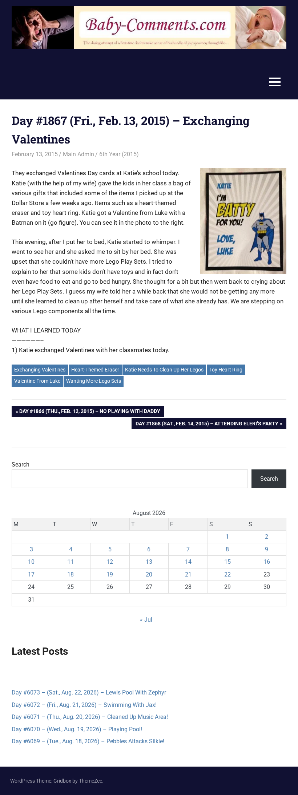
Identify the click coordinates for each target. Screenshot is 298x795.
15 (227, 561)
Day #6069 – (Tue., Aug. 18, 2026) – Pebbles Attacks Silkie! (88, 741)
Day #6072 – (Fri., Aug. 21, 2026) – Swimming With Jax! (84, 704)
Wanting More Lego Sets (93, 381)
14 (188, 561)
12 (109, 561)
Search (20, 464)
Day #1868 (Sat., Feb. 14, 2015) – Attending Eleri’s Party (206, 424)
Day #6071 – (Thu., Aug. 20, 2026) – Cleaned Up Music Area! (90, 716)
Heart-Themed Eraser (95, 370)
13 (149, 561)
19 (109, 574)
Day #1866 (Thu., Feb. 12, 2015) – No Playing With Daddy (89, 412)
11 (70, 561)
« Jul (146, 619)
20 (149, 574)
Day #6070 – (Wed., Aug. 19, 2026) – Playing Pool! (77, 729)
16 (266, 561)
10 (31, 561)
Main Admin (78, 154)
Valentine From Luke (37, 381)
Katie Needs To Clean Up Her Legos (164, 370)
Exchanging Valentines (39, 370)
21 (188, 574)
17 (31, 574)
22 (227, 574)
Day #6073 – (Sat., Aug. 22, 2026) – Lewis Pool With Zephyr (89, 692)
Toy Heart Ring (225, 370)
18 (70, 574)
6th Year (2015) (119, 154)
